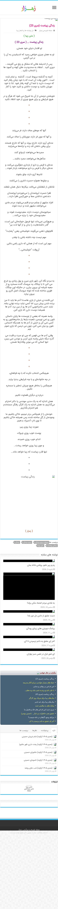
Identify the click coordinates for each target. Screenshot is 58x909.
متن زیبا (40, 545)
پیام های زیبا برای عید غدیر (44, 702)
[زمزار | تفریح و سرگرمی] (29, 9)
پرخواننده (44, 730)
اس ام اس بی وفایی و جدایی (43, 686)
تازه (53, 730)
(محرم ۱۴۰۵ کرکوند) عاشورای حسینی (38, 752)
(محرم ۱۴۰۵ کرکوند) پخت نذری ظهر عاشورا (35, 744)
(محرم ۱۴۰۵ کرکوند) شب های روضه (38, 768)
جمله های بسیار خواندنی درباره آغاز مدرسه (38, 683)
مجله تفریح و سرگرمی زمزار (29, 829)
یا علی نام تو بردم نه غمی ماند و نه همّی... (39, 690)
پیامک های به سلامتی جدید (44, 706)
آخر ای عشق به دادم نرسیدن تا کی (39, 641)
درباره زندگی (27, 542)
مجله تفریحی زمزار (45, 30)
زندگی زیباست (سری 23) (45, 679)
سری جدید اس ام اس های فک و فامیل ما (39, 710)
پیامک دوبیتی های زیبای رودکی (40, 628)
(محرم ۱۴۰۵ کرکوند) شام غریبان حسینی (37, 736)
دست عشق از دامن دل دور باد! (41, 616)
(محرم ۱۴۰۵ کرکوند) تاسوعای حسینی (38, 760)
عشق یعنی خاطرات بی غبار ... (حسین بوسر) (37, 713)
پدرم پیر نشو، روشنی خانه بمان (41, 565)
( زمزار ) (29, 531)
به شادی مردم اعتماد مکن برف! (41, 603)
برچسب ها (23, 730)
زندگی (17, 542)
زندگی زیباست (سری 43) (45, 694)
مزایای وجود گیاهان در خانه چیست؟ (41, 717)
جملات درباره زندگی (41, 542)
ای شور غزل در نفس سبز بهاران (41, 654)
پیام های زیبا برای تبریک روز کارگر (41, 698)
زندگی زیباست (52, 545)
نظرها (34, 730)
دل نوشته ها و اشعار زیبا (25, 30)
